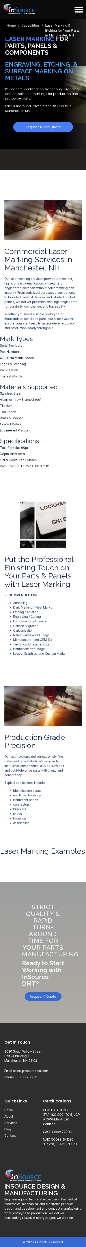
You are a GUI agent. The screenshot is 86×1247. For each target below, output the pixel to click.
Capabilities (30, 25)
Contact (10, 1135)
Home (11, 25)
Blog (7, 1129)
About (8, 1116)
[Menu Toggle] (78, 9)
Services (10, 1123)
